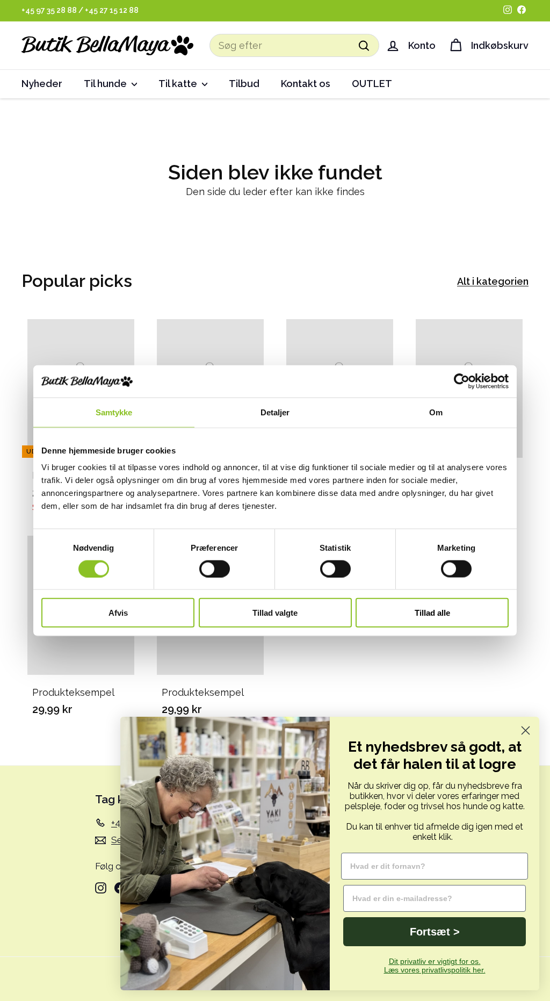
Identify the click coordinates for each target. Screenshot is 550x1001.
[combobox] (294, 45)
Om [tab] (436, 411)
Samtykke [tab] (114, 411)
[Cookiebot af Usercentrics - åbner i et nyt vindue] (462, 381)
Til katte (178, 83)
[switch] (214, 568)
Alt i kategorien (493, 281)
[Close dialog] (525, 730)
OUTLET (372, 83)
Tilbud (244, 83)
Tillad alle (432, 612)
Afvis (118, 612)
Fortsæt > (435, 932)
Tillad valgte (275, 612)
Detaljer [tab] (275, 411)
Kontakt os (305, 83)
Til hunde (106, 83)
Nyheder (41, 83)
